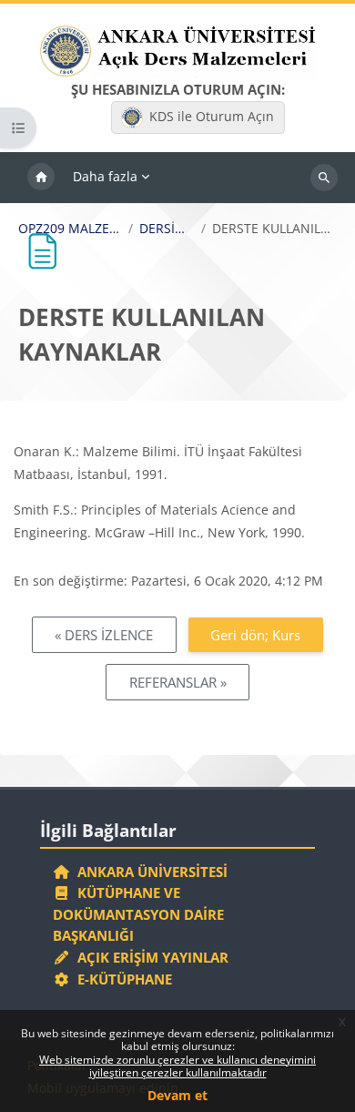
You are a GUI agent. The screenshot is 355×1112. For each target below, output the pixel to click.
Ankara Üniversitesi (149, 871)
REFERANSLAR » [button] (178, 682)
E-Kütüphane (121, 979)
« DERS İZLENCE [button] (104, 635)
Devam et (177, 1095)
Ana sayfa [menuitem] (41, 177)
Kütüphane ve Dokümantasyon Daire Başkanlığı (138, 913)
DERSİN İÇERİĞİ (167, 228)
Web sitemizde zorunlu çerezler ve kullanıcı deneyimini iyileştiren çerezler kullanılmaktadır (177, 1066)
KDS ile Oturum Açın (211, 116)
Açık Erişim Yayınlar (151, 957)
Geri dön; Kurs (255, 635)
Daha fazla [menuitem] (105, 176)
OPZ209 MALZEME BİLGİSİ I (70, 228)
